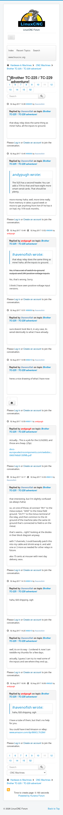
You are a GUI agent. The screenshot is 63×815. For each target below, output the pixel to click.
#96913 (49, 477)
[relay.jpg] (12, 399)
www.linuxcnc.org (16, 57)
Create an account (32, 142)
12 (51, 84)
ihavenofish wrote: (27, 254)
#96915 (29, 630)
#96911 (29, 421)
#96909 (29, 310)
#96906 (29, 153)
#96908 (49, 230)
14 (17, 89)
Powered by (24, 795)
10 (38, 84)
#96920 (49, 683)
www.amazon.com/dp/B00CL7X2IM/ (27, 732)
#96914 (29, 581)
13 (10, 89)
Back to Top (54, 808)
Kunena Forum (37, 795)
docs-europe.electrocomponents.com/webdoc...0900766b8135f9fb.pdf (30, 452)
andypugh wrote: (26, 174)
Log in (17, 142)
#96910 (29, 359)
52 (30, 89)
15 (24, 89)
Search (36, 50)
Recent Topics (23, 50)
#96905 (29, 104)
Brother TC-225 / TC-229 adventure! (30, 113)
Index (11, 50)
